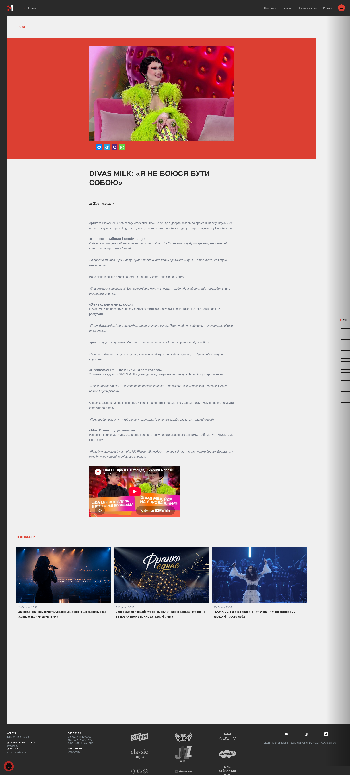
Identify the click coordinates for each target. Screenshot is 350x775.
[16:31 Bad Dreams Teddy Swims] (338, 372)
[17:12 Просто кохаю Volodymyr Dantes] (338, 344)
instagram (306, 734)
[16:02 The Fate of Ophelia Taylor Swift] (338, 394)
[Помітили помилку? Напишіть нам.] (9, 766)
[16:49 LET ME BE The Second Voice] (338, 361)
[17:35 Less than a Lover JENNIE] (338, 322)
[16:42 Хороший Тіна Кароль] (338, 366)
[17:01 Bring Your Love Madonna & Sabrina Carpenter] (338, 350)
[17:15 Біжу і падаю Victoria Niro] (338, 342)
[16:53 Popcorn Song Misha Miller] (338, 358)
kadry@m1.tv (74, 752)
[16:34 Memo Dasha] (338, 369)
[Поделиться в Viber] (114, 147)
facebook (266, 734)
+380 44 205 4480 (82, 740)
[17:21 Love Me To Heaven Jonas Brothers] (338, 333)
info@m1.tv (12, 746)
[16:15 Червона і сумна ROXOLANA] (338, 385)
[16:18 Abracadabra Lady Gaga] (338, 383)
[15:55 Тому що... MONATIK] (338, 399)
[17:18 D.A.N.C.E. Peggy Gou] (338, 339)
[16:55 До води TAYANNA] (338, 355)
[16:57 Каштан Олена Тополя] (338, 353)
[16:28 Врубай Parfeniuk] (338, 374)
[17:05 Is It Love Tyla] (338, 347)
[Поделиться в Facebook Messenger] (99, 147)
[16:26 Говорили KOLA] (338, 377)
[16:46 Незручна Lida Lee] (338, 363)
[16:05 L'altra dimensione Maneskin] (338, 391)
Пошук (32, 8)
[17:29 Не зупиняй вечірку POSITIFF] (338, 328)
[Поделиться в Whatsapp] (122, 147)
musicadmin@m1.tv (16, 752)
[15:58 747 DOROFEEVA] (338, 396)
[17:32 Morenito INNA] (338, 325)
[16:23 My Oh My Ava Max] (338, 380)
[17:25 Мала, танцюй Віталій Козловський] (338, 331)
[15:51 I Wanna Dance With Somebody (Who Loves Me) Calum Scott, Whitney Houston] (338, 402)
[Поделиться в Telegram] (107, 147)
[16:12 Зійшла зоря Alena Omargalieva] (338, 388)
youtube (286, 734)
